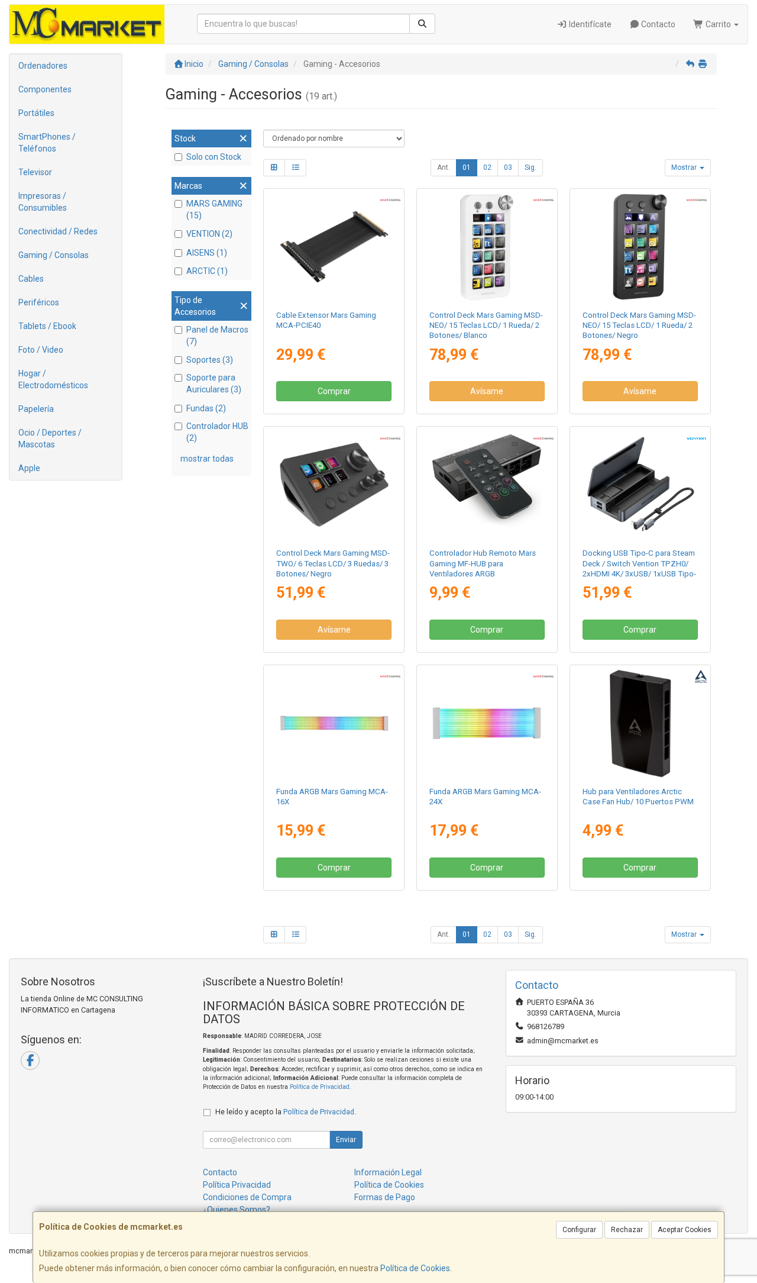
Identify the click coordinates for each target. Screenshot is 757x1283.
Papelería (36, 409)
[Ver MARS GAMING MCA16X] (334, 723)
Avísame (486, 391)
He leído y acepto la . (285, 1111)
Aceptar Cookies (684, 1230)
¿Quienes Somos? (236, 1209)
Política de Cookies (415, 1268)
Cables (31, 278)
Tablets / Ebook (47, 326)
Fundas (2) (206, 408)
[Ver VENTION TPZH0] (640, 484)
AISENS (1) (206, 252)
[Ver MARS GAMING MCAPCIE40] (334, 246)
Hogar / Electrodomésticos (53, 379)
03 (508, 167)
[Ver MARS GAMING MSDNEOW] (486, 246)
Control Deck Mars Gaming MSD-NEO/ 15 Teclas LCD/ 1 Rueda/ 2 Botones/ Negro (639, 325)
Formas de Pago (384, 1197)
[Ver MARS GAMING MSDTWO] (334, 484)
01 (466, 167)
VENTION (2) (209, 233)
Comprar (334, 391)
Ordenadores (42, 65)
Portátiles (36, 113)
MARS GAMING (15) (214, 209)
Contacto (657, 24)
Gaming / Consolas (53, 255)
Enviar (346, 1140)
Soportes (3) (209, 360)
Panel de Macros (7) (217, 335)
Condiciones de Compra (247, 1197)
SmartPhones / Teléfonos (47, 142)
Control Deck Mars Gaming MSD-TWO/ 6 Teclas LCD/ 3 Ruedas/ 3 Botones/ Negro (333, 563)
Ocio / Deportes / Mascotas (50, 438)
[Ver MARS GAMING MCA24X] (486, 723)
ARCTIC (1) (207, 271)
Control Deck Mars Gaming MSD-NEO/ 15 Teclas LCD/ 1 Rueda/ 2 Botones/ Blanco (486, 325)
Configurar (579, 1230)
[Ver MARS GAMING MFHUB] (486, 484)
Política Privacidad (237, 1184)
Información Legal (388, 1172)
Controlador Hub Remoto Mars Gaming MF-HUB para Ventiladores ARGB (482, 563)
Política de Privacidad (320, 1087)
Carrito (718, 24)
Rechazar (627, 1230)
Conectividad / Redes (58, 231)
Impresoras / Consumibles (42, 201)
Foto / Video (40, 349)
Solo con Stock (213, 157)
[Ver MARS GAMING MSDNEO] (640, 246)
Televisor (35, 172)
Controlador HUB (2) (217, 432)
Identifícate (589, 24)
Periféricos (38, 302)
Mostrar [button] (684, 167)
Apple (29, 468)
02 (487, 167)
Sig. (530, 167)
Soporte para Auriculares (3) (213, 383)
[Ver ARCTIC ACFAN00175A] (640, 723)
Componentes (45, 89)
